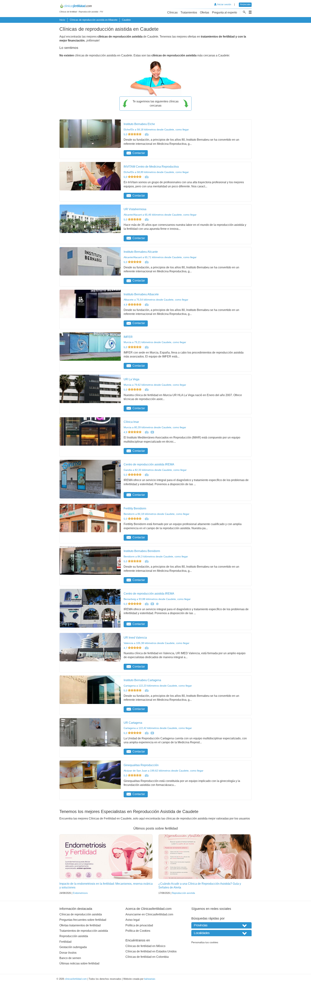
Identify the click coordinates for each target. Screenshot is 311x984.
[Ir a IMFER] (146, 347)
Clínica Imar (131, 421)
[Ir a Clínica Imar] (146, 432)
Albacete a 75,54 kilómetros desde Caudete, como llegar (156, 299)
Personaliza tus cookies (204, 942)
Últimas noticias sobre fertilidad (79, 963)
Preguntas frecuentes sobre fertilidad (82, 919)
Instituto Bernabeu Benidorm (142, 551)
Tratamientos (189, 12)
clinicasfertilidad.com (76, 979)
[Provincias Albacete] (221, 925)
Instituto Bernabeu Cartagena (142, 680)
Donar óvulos (67, 952)
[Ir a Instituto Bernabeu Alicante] (146, 262)
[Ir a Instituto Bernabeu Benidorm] (146, 561)
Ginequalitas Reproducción (141, 765)
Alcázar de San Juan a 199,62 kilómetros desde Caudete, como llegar (163, 770)
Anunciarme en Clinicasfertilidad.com (149, 914)
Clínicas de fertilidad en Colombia (147, 956)
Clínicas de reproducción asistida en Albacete (93, 20)
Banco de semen (70, 958)
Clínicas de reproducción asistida (80, 914)
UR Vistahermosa (135, 209)
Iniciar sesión (224, 4)
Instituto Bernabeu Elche (139, 124)
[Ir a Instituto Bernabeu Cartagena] (146, 690)
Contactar (138, 152)
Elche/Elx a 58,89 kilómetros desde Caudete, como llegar (156, 172)
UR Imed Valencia (135, 637)
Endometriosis (80, 893)
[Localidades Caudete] (221, 933)
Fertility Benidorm (135, 508)
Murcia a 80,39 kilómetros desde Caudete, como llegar (155, 427)
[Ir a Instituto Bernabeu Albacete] (146, 304)
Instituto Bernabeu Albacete (141, 294)
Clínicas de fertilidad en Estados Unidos (151, 951)
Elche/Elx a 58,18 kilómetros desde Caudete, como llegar (156, 129)
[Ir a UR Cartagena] (146, 733)
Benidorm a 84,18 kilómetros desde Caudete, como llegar (156, 513)
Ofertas (204, 12)
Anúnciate (245, 4)
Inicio (62, 20)
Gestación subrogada (73, 947)
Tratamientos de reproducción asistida (83, 930)
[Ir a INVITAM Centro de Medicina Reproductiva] (146, 177)
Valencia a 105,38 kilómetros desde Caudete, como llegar (156, 643)
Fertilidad (65, 941)
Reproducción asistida (183, 893)
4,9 (126, 304)
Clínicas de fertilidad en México (145, 946)
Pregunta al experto (224, 12)
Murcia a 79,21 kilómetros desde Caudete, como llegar (155, 342)
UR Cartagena (133, 722)
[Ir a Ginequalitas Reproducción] (146, 775)
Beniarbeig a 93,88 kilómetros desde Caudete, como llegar (157, 599)
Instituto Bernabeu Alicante (141, 251)
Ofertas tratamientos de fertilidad (80, 925)
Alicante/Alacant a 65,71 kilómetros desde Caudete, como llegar (160, 257)
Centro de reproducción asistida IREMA (149, 464)
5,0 (126, 134)
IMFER (128, 336)
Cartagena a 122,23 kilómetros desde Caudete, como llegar (158, 685)
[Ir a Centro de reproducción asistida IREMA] (146, 474)
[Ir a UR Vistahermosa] (146, 219)
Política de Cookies (137, 930)
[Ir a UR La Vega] (146, 389)
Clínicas (172, 12)
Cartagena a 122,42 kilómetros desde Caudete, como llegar (158, 728)
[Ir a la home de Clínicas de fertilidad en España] (81, 6)
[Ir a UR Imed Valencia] (146, 648)
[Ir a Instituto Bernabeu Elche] (146, 134)
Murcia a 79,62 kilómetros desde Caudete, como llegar (155, 384)
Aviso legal (132, 919)
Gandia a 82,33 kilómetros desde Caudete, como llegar (155, 469)
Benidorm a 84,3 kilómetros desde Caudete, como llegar (156, 556)
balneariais (149, 979)
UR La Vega (131, 379)
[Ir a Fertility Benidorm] (146, 519)
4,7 (126, 647)
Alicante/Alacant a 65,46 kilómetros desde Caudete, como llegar (160, 214)
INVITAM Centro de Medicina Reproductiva (151, 166)
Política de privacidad (139, 925)
